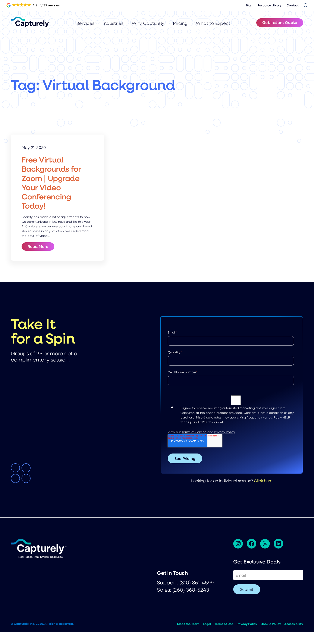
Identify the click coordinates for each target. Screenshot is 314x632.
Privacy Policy (224, 432)
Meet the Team (188, 623)
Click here (263, 480)
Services (85, 23)
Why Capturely (148, 23)
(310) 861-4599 (196, 582)
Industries (113, 23)
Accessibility (293, 623)
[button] (33, 5)
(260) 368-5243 (190, 589)
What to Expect (213, 23)
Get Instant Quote (279, 22)
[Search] (306, 5)
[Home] (30, 22)
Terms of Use (223, 623)
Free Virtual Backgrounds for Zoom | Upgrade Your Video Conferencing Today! (51, 182)
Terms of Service (194, 432)
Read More (41, 246)
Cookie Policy (271, 623)
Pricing (180, 23)
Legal (207, 623)
